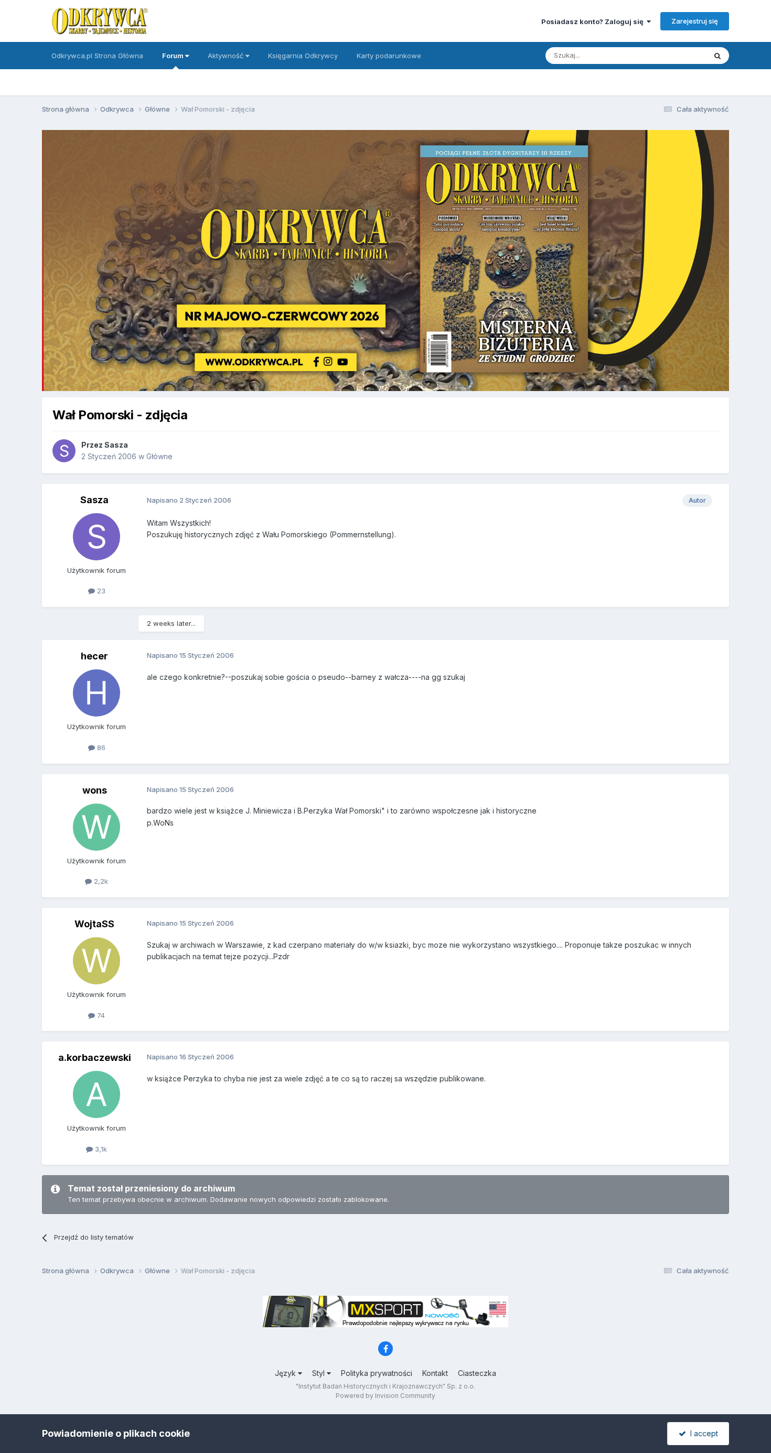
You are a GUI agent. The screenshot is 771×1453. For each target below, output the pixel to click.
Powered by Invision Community (385, 1396)
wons (94, 790)
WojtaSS (94, 923)
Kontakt (435, 1373)
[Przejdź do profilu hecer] (96, 693)
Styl (319, 1373)
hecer (94, 656)
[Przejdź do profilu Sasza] (64, 450)
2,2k (100, 881)
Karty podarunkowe (389, 55)
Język (286, 1373)
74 (100, 1015)
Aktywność (226, 55)
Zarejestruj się (694, 21)
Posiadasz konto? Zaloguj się (594, 21)
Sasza (116, 444)
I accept (702, 1433)
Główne (159, 456)
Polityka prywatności (376, 1373)
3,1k (100, 1149)
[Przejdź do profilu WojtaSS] (96, 960)
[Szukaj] (717, 55)
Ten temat (676, 55)
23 (100, 591)
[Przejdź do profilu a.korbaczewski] (96, 1094)
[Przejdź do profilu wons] (96, 827)
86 (100, 747)
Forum (173, 55)
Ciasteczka (477, 1373)
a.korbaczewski (94, 1057)
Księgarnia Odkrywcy (303, 55)
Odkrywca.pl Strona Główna (97, 55)
